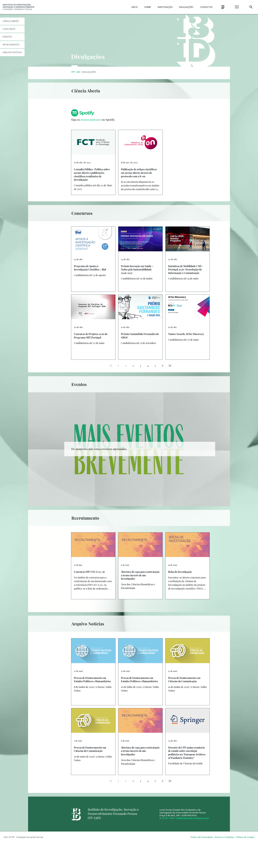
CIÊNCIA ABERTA (11, 21)
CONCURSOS (9, 29)
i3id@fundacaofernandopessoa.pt (192, 818)
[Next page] (162, 366)
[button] (134, 7)
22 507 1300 (168, 818)
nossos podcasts (91, 119)
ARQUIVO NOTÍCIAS (12, 52)
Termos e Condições (224, 837)
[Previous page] (118, 366)
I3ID (78, 72)
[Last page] (170, 366)
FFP (73, 72)
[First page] (111, 366)
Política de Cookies (245, 837)
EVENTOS (7, 36)
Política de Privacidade (202, 837)
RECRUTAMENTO (11, 44)
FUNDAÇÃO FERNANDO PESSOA (18, 7)
